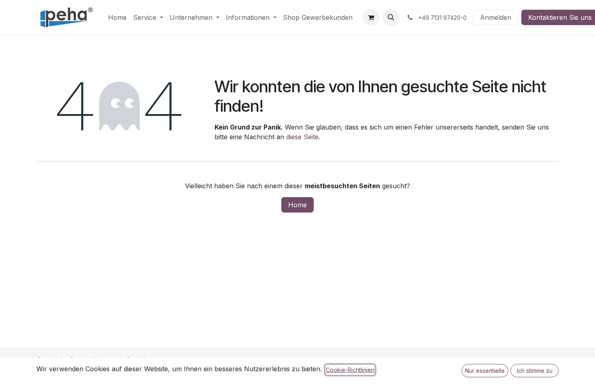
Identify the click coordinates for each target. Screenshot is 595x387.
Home (297, 205)
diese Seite (302, 137)
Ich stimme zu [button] (534, 370)
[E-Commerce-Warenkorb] (370, 17)
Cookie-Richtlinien (350, 369)
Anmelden (495, 17)
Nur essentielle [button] (485, 370)
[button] (391, 17)
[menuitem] (117, 17)
